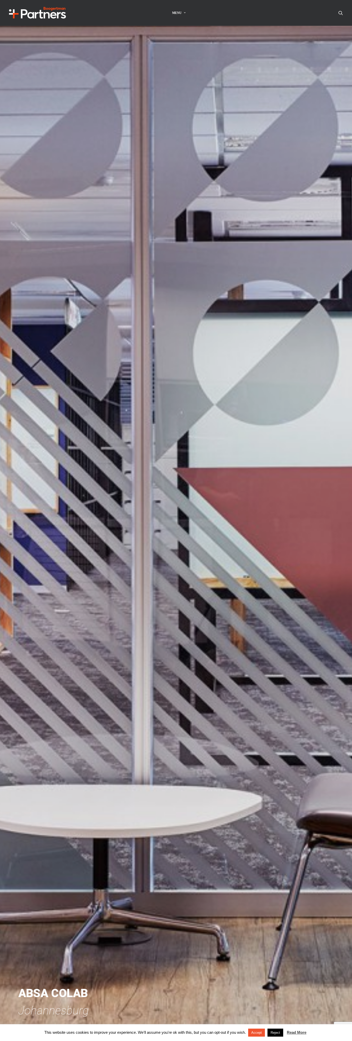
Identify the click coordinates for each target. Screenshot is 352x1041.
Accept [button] (256, 1033)
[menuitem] (179, 13)
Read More (296, 1032)
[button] (340, 13)
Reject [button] (275, 1033)
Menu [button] (177, 13)
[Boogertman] (37, 13)
